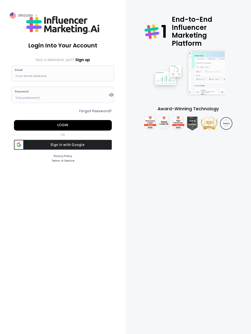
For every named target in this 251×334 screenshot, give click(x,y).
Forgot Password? (95, 111)
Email (19, 70)
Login (62, 124)
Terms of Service (62, 161)
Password (22, 91)
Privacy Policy (63, 156)
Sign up (82, 60)
